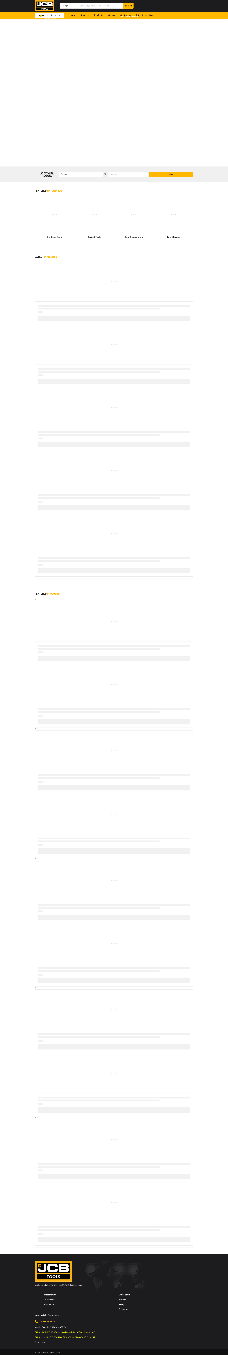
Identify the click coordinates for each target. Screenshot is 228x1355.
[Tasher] (44, 6)
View (171, 174)
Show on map (40, 1342)
